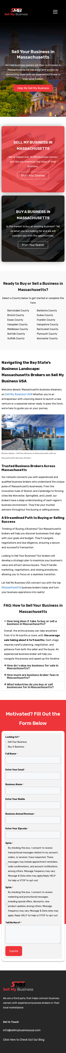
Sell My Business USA (18, 394)
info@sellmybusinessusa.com (22, 1030)
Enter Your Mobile (15, 799)
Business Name (14, 784)
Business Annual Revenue (20, 814)
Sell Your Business (17, 742)
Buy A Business (16, 746)
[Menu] (55, 12)
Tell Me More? (13, 922)
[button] (33, 622)
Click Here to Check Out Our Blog (23, 1039)
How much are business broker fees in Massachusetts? (33, 676)
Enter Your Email (15, 769)
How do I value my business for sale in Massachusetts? (32, 667)
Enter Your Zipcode (16, 828)
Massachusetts (11, 587)
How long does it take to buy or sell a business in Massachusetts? (32, 623)
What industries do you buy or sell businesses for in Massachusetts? (30, 686)
